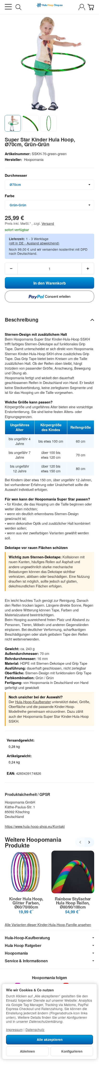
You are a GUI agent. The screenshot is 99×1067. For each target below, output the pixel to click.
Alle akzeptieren (49, 1039)
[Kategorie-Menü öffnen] (8, 6)
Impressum (14, 1029)
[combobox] (49, 185)
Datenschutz (34, 1029)
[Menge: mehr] (87, 268)
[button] (13, 123)
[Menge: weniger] (11, 268)
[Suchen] (18, 7)
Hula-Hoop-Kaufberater (33, 701)
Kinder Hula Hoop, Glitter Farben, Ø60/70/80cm (26, 903)
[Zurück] (80, 842)
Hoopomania (16, 953)
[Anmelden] (81, 7)
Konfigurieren (71, 1051)
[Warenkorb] (90, 7)
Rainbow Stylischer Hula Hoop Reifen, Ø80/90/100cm (73, 903)
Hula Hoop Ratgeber (23, 945)
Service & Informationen (26, 961)
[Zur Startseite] (49, 7)
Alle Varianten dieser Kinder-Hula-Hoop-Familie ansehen (48, 924)
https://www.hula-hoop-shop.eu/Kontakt (35, 826)
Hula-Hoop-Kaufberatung (27, 938)
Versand (48, 223)
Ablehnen (27, 1051)
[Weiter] (89, 842)
